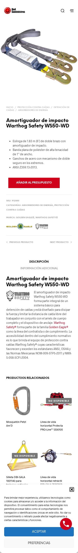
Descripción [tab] (39, 262)
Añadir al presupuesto (34, 182)
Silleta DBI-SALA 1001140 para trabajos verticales (17, 480)
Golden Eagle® (25, 218)
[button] (72, 489)
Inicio (9, 107)
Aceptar (39, 531)
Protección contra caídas (33, 107)
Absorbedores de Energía (33, 110)
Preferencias (39, 543)
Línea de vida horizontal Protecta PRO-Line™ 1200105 (51, 425)
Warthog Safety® (47, 218)
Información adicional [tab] (39, 268)
